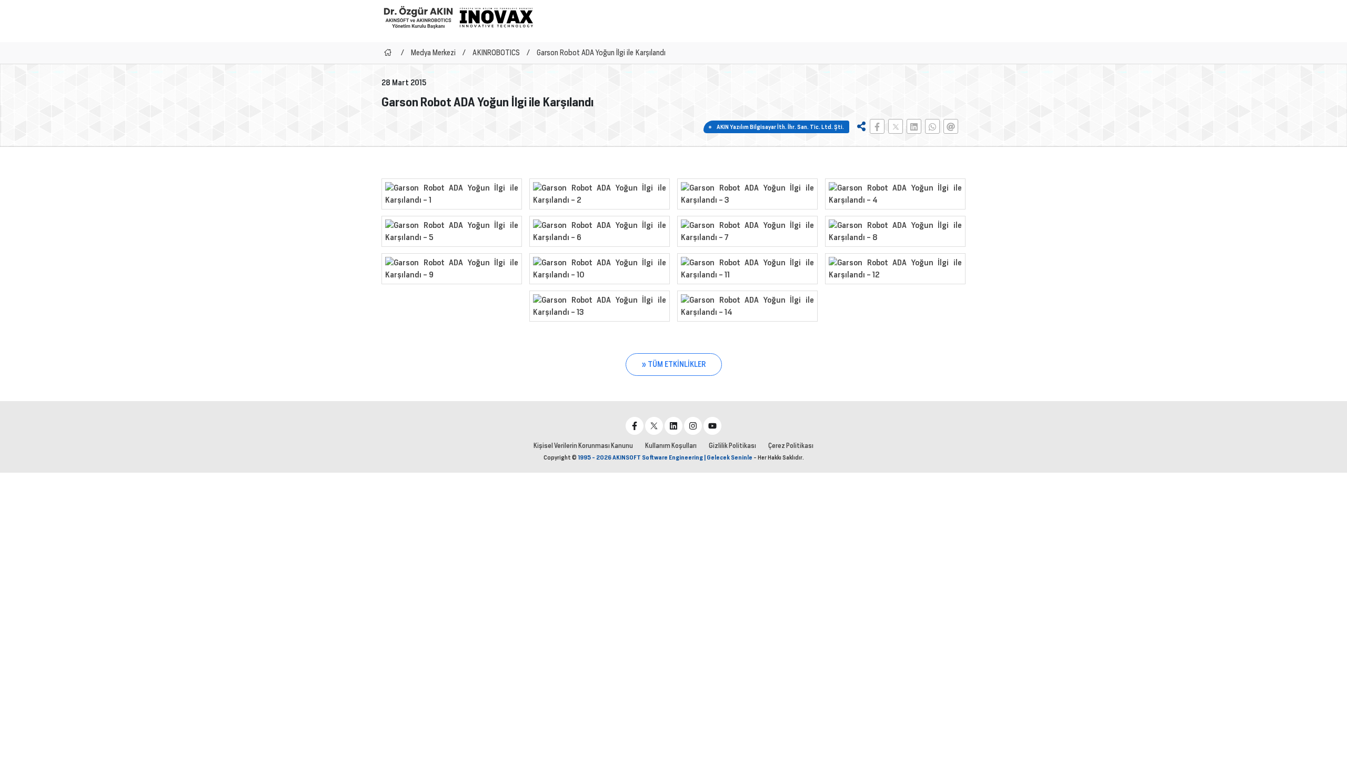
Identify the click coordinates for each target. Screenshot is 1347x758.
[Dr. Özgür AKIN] (418, 17)
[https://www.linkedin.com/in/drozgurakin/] (673, 426)
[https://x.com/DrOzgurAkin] (654, 426)
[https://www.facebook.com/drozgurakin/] (635, 426)
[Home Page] (387, 53)
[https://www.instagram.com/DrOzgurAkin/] (693, 426)
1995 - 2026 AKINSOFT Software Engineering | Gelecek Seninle (665, 457)
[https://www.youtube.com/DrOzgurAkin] (712, 426)
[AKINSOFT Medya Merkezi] (496, 17)
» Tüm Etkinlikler (674, 364)
